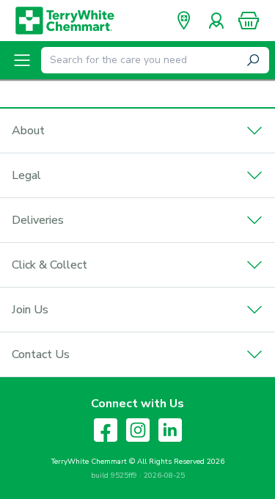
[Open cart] (248, 20)
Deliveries (38, 220)
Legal (26, 175)
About (28, 131)
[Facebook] (105, 430)
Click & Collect (49, 265)
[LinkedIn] (170, 430)
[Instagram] (138, 430)
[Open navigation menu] (22, 60)
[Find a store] (184, 20)
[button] (248, 20)
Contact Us (41, 354)
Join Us (30, 310)
